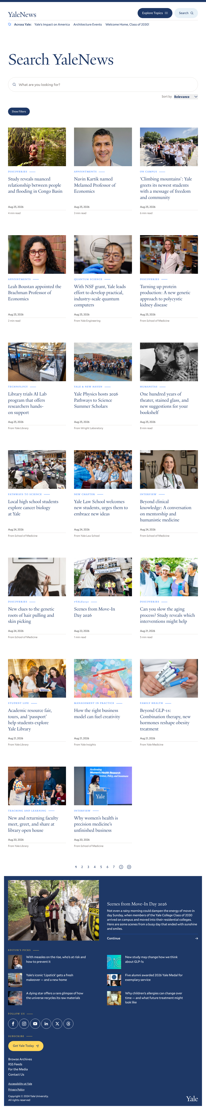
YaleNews (22, 15)
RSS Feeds (15, 1064)
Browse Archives (20, 1059)
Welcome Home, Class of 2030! (127, 24)
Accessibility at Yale (20, 1083)
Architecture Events (87, 24)
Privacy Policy (16, 1089)
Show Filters (19, 111)
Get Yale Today (23, 1046)
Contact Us (16, 1074)
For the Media (18, 1069)
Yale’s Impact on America (52, 24)
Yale (192, 1099)
